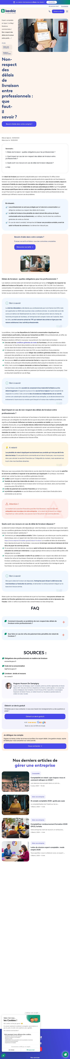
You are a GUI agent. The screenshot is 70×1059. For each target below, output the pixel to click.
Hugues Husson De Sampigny (26, 683)
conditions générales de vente (26, 342)
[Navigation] (67, 11)
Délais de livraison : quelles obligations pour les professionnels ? (30, 152)
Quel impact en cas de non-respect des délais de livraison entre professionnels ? (30, 157)
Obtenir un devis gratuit (35, 716)
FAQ (8, 167)
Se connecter (64, 6)
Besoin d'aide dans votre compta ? (19, 124)
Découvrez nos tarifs (24, 247)
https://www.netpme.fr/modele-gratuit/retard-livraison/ (23, 540)
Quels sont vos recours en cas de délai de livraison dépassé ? (30, 163)
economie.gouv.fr (10, 661)
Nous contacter (34, 746)
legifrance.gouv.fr (10, 669)
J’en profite (51, 2)
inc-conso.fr (9, 676)
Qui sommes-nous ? (54, 6)
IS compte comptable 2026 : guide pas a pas (48, 801)
